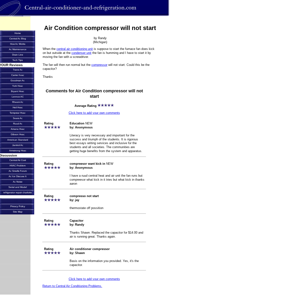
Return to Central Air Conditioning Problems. (72, 286)
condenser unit (81, 53)
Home (18, 33)
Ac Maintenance (17, 49)
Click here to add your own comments (94, 113)
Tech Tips (17, 60)
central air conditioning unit (74, 49)
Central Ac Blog (17, 38)
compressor (99, 65)
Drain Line (17, 54)
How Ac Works (17, 44)
